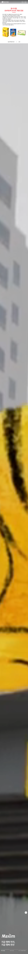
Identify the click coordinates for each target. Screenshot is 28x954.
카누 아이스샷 (12, 950)
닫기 (19, 41)
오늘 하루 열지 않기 (11, 41)
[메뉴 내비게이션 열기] (25, 2)
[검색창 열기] (22, 2)
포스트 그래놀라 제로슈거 (22, 950)
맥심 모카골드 (3, 950)
